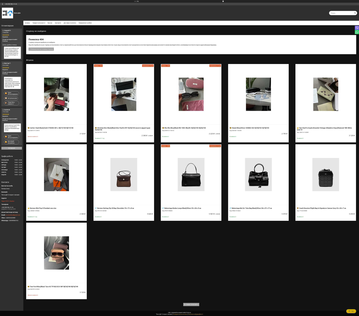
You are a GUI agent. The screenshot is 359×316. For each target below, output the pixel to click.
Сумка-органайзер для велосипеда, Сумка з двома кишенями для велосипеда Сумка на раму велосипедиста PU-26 (12, 52)
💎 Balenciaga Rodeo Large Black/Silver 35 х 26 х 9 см (181, 208)
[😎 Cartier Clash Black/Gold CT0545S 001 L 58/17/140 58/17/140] (56, 94)
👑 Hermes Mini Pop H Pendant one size (42, 208)
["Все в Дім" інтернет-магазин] (7, 13)
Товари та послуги (38, 23)
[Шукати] (355, 13)
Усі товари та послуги (190, 304)
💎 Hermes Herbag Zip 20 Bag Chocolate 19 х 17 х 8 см (114, 208)
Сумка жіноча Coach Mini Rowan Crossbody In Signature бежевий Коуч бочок (12, 127)
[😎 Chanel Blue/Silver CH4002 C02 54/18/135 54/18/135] (258, 94)
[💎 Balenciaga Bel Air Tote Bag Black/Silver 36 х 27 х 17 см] (258, 174)
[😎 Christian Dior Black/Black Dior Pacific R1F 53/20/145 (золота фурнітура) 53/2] (123, 94)
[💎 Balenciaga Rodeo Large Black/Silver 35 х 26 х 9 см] (191, 174)
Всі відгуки (11, 148)
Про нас (50, 23)
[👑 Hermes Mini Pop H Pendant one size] (56, 174)
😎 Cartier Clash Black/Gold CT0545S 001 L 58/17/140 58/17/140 (50, 128)
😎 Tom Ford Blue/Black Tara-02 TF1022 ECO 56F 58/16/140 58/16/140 (53, 286)
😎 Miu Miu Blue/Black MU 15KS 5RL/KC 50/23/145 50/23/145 (184, 128)
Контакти (58, 23)
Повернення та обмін (85, 23)
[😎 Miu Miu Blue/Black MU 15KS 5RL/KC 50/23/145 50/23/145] (191, 94)
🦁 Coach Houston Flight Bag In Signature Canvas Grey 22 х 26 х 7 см (321, 208)
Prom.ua (188, 312)
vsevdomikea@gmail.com (13, 215)
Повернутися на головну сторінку (42, 49)
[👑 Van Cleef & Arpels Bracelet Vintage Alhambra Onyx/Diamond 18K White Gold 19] (325, 94)
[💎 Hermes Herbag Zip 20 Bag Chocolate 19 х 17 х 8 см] (123, 174)
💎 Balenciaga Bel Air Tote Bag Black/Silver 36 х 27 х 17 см (251, 208)
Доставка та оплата (70, 23)
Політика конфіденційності (195, 314)
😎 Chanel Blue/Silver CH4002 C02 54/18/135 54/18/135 (249, 128)
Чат (352, 311)
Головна (27, 23)
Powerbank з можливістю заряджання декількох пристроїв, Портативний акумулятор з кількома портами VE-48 (12, 82)
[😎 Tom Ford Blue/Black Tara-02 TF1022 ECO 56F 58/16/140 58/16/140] (56, 253)
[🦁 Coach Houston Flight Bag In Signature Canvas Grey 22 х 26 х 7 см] (325, 174)
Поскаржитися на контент (180, 314)
